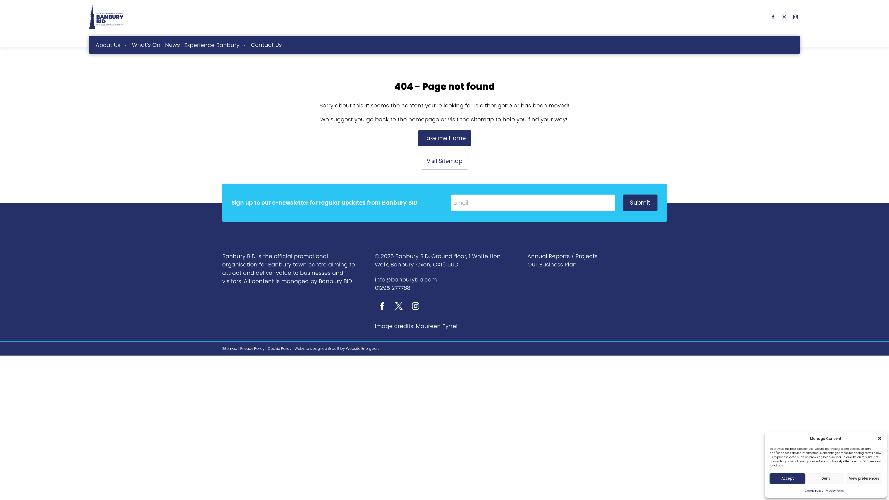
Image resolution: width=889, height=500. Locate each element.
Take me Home (444, 138)
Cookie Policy (814, 491)
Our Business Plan (552, 264)
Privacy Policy (835, 491)
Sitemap (229, 348)
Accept (787, 478)
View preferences (864, 478)
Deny (825, 478)
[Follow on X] (784, 17)
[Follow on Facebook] (773, 17)
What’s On (146, 44)
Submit (640, 202)
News (172, 44)
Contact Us (266, 44)
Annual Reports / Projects (562, 256)
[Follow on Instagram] (795, 17)
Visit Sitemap (444, 161)
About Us (108, 45)
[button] (879, 438)
